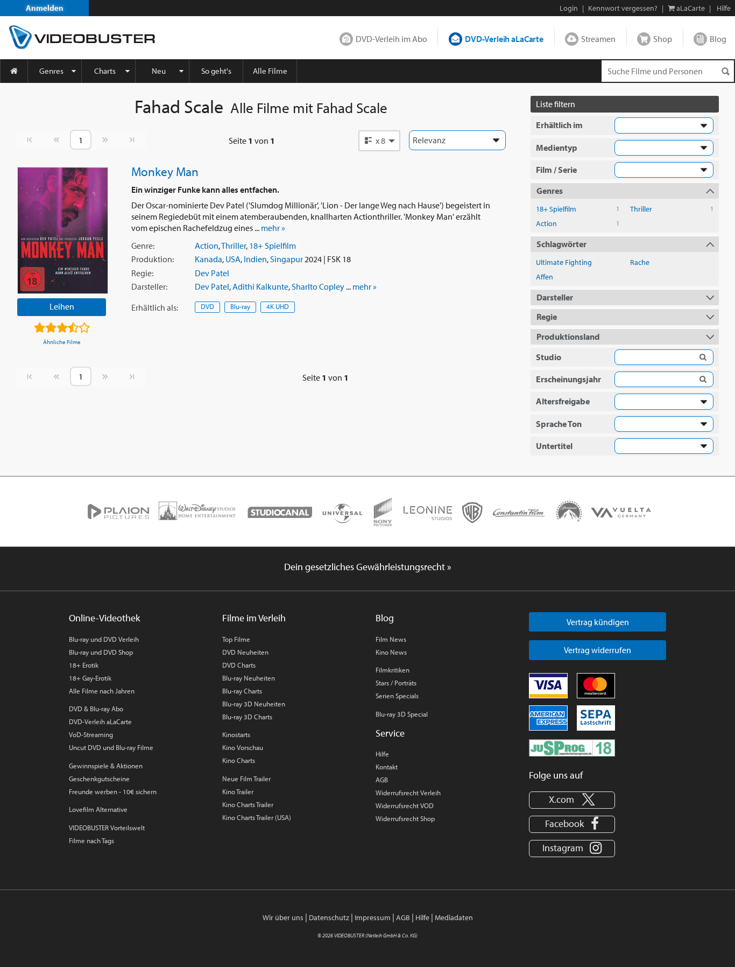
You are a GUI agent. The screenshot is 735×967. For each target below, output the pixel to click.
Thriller (233, 245)
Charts (105, 71)
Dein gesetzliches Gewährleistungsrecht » (367, 566)
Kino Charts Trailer (247, 804)
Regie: (142, 273)
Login (569, 8)
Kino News (391, 652)
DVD (207, 306)
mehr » (273, 227)
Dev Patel (212, 273)
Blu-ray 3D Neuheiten (253, 703)
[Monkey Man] (62, 230)
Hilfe (382, 753)
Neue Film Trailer (246, 778)
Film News (391, 639)
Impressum (373, 917)
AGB (382, 779)
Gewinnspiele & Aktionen (106, 765)
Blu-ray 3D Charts (247, 716)
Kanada (208, 259)
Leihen (62, 306)
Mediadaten (454, 917)
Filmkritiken (392, 669)
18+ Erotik (83, 665)
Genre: (142, 245)
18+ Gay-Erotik (90, 678)
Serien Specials (397, 695)
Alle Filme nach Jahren (102, 690)
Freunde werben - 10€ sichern (113, 791)
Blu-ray (240, 306)
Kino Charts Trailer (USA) (256, 817)
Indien (255, 259)
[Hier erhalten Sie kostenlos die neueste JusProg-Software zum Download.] (572, 747)
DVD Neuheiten (245, 652)
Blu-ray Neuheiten (248, 678)
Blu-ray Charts (242, 690)
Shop (662, 38)
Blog (718, 38)
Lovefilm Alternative (98, 809)
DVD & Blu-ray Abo (96, 708)
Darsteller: (149, 286)
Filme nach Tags (91, 840)
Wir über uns (283, 917)
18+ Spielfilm (272, 245)
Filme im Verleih (254, 618)
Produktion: (152, 259)
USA (233, 259)
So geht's (216, 71)
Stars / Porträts (396, 682)
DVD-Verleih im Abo (391, 38)
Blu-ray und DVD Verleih (104, 639)
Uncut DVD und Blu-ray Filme (111, 747)
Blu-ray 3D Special (402, 714)
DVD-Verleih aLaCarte (504, 38)
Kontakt (387, 766)
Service (390, 733)
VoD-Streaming (91, 734)
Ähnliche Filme (62, 342)
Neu (159, 71)
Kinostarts (236, 734)
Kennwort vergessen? (623, 8)
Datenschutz (329, 917)
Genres (51, 71)
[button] (379, 140)
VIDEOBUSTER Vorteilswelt (107, 827)
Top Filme (236, 639)
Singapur (286, 259)
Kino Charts (238, 760)
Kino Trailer (237, 791)
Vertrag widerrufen (597, 649)
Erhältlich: (154, 307)
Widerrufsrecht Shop (405, 818)
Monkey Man (165, 171)
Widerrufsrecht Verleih (408, 792)
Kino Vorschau (242, 747)
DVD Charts (239, 665)
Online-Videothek (104, 618)
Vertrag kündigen (598, 621)
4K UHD (277, 306)
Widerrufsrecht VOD (405, 805)
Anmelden (44, 8)
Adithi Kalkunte (260, 286)
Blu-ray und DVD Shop (101, 652)
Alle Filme (270, 71)
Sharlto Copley (318, 286)
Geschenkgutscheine (99, 778)
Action (206, 245)
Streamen (598, 38)
